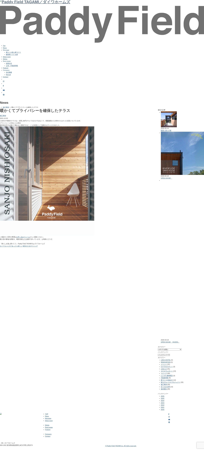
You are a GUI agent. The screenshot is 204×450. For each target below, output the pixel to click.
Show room (7, 57)
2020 (162, 409)
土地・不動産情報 (12, 66)
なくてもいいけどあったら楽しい (11, 246)
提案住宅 (9, 63)
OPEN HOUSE (166, 178)
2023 (162, 403)
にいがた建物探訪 (167, 375)
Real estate (49, 427)
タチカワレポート (167, 371)
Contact (5, 77)
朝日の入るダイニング (30, 246)
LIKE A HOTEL (166, 360)
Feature (5, 68)
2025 (162, 398)
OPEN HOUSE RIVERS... (170, 342)
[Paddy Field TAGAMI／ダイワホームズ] (102, 7)
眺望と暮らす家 (166, 130)
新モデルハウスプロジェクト (170, 382)
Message (48, 418)
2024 (162, 400)
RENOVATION (165, 362)
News (5, 48)
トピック (164, 373)
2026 (162, 396)
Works (5, 59)
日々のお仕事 (165, 387)
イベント (164, 364)
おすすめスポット (167, 367)
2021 (162, 407)
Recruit (8, 74)
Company (48, 434)
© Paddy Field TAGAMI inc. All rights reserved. (120, 446)
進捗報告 (164, 389)
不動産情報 (164, 378)
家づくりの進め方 (167, 380)
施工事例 (6, 107)
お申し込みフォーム (23, 237)
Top (4, 45)
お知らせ (164, 369)
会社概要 (9, 72)
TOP (46, 414)
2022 (162, 405)
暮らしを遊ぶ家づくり (13, 52)
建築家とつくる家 (12, 54)
